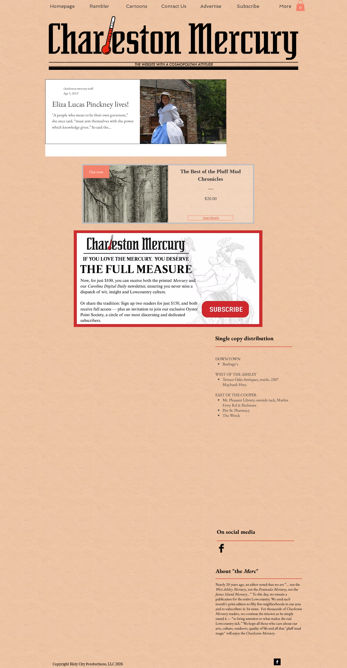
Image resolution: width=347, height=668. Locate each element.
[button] (300, 5)
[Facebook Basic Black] (221, 548)
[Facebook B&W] (277, 662)
